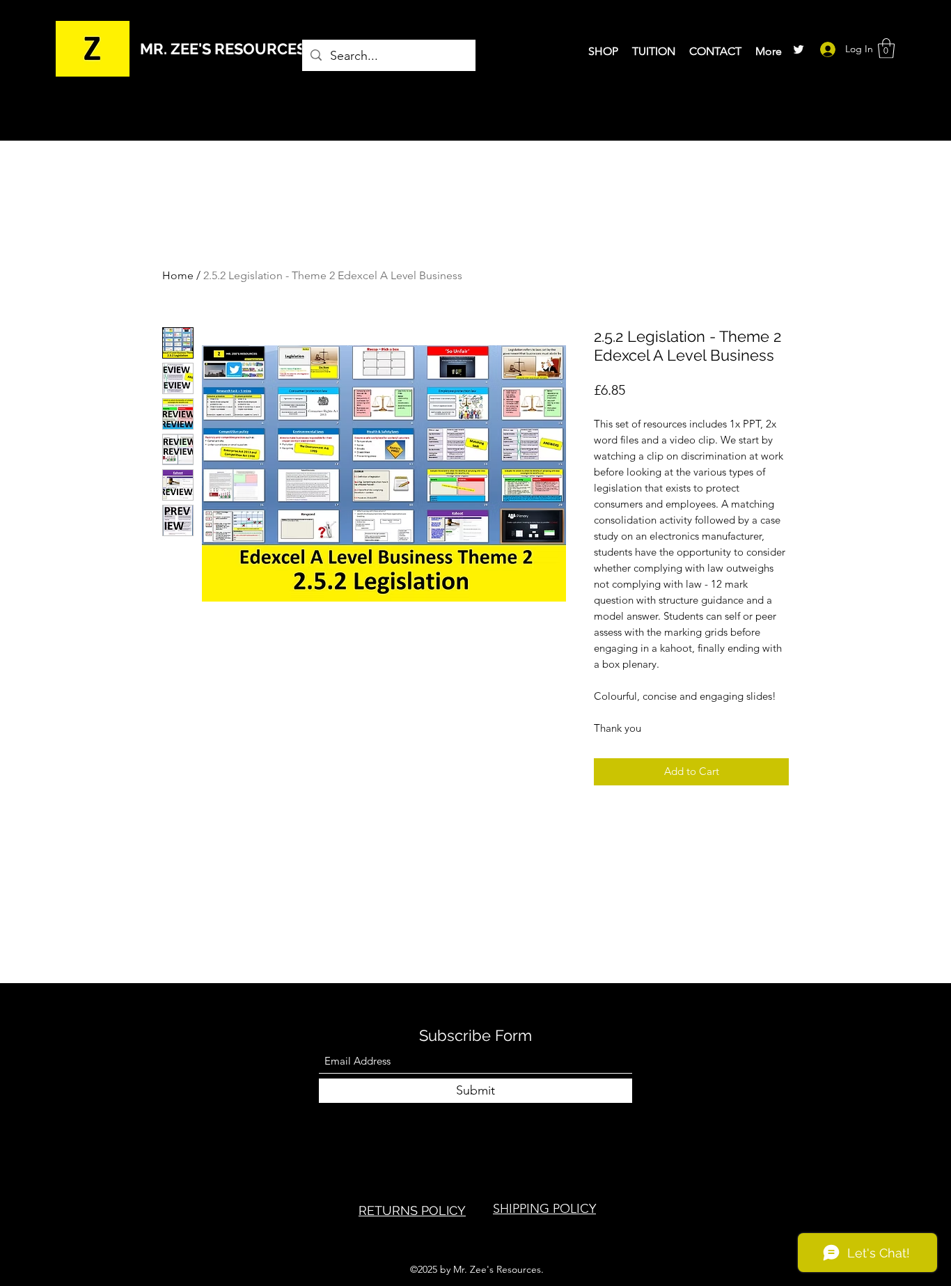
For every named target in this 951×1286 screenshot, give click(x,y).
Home (178, 275)
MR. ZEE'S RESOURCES (223, 49)
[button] (886, 48)
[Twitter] (798, 49)
